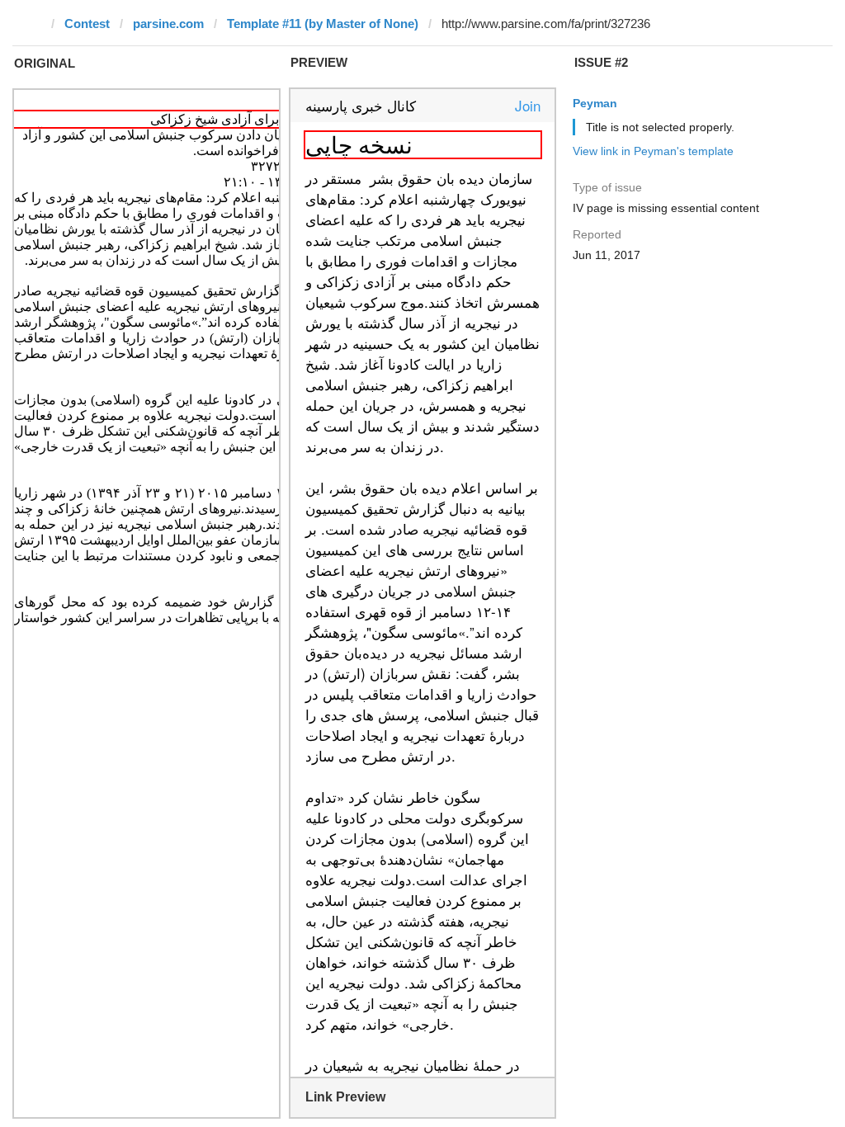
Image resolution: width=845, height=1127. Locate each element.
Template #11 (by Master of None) (322, 24)
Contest (87, 24)
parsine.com (168, 24)
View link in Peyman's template (653, 151)
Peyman (595, 103)
